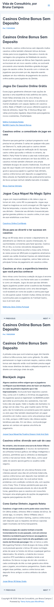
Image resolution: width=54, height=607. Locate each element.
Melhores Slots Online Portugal (16, 307)
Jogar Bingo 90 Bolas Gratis (14, 581)
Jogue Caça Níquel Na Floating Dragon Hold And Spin (26, 434)
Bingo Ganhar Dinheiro (12, 186)
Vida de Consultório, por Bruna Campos (20, 5)
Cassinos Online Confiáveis (14, 223)
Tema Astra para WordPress (32, 601)
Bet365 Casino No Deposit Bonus (17, 125)
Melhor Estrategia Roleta (13, 122)
